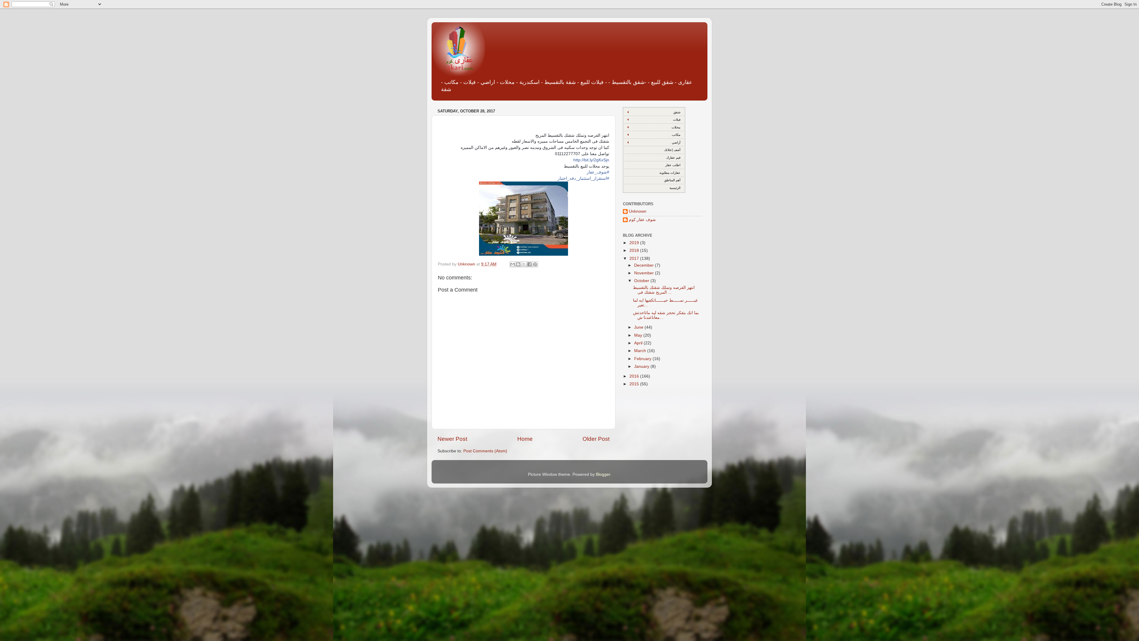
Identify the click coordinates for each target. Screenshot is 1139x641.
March (640, 351)
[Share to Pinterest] (535, 264)
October (642, 281)
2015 (634, 384)
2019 (634, 243)
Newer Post (452, 439)
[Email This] (513, 264)
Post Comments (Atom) (485, 451)
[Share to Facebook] (529, 264)
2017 (634, 258)
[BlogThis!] (518, 264)
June (639, 327)
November (644, 273)
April (639, 343)
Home (525, 439)
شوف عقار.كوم (642, 219)
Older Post (596, 439)
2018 (634, 250)
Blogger (603, 474)
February (643, 359)
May (638, 335)
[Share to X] (524, 264)
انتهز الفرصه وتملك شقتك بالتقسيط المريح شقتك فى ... (664, 290)
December (644, 265)
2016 (634, 376)
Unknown (637, 211)
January (642, 366)
